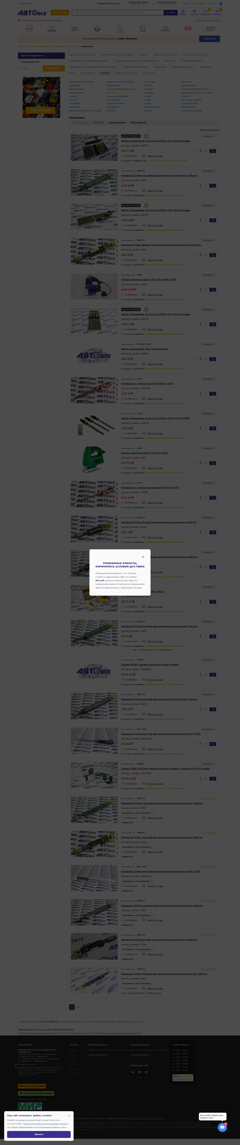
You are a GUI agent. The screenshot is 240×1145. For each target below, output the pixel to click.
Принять (38, 1134)
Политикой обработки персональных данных (45, 1124)
